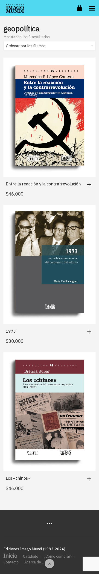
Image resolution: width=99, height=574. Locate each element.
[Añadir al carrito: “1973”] (90, 332)
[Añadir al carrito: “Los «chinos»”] (90, 479)
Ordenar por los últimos (26, 45)
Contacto (11, 562)
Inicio (10, 555)
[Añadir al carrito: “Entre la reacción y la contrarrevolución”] (90, 184)
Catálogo (30, 556)
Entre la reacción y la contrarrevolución (43, 184)
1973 (11, 331)
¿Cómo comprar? (58, 556)
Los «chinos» (18, 478)
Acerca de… (34, 562)
